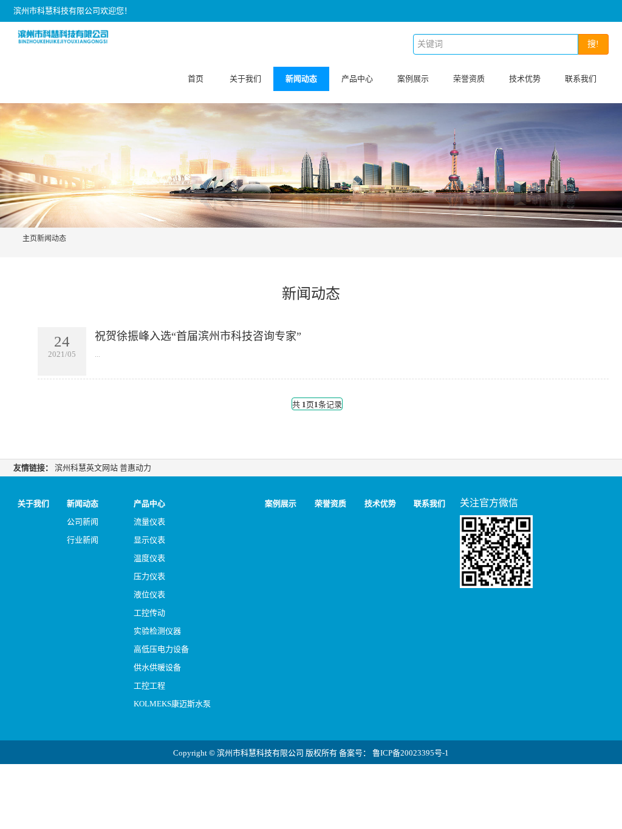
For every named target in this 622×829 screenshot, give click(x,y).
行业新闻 (82, 539)
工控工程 (149, 685)
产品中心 (357, 78)
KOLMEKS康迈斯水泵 (172, 703)
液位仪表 (149, 594)
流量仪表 (149, 521)
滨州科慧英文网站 (86, 467)
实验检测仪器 (157, 630)
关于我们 (245, 78)
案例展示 (413, 78)
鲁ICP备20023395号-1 (410, 752)
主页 (29, 238)
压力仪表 (149, 576)
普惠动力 (135, 467)
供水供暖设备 (157, 667)
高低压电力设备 (161, 649)
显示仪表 (149, 539)
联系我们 (580, 78)
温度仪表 (149, 558)
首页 (195, 78)
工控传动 (149, 612)
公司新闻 (82, 521)
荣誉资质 (469, 78)
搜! (593, 44)
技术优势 (525, 78)
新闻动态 (301, 78)
